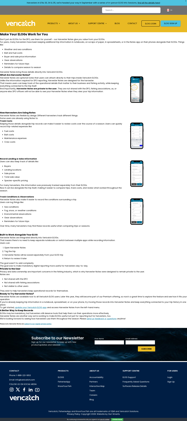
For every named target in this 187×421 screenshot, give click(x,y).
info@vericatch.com (25, 379)
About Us (94, 370)
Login (169, 377)
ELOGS (61, 377)
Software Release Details (135, 386)
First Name (99, 339)
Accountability (96, 377)
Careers (93, 395)
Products (53, 23)
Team (92, 390)
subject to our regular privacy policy (37, 324)
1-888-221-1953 (23, 375)
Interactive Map (97, 386)
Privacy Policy (73, 414)
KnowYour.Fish (64, 386)
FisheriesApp (64, 381)
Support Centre (96, 23)
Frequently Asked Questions (136, 381)
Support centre (131, 370)
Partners (93, 381)
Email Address (131, 339)
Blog (117, 23)
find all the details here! (149, 2)
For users (172, 370)
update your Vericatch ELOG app (31, 307)
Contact (132, 23)
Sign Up (171, 381)
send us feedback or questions (102, 318)
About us (73, 23)
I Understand (117, 419)
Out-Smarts (114, 414)
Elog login (150, 23)
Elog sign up (170, 23)
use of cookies (104, 419)
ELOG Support (129, 377)
